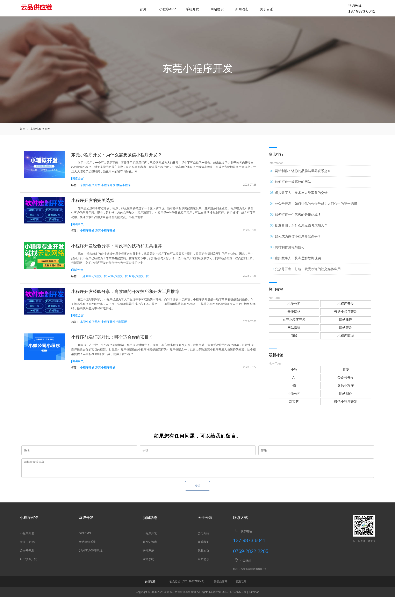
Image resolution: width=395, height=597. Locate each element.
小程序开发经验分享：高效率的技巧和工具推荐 (116, 245)
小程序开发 (108, 185)
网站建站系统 (87, 542)
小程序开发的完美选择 (92, 200)
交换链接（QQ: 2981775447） (188, 581)
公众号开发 (345, 377)
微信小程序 (123, 185)
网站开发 (345, 328)
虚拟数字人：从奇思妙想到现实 (298, 258)
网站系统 (148, 559)
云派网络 (86, 276)
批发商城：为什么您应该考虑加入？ (301, 225)
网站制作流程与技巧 (289, 247)
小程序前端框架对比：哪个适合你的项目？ (112, 337)
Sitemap (254, 592)
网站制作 (345, 393)
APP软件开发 (28, 559)
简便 (345, 369)
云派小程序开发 (118, 276)
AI (293, 377)
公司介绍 (203, 533)
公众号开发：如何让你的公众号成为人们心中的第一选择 (316, 203)
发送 (197, 485)
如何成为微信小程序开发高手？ (298, 236)
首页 (143, 9)
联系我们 (203, 542)
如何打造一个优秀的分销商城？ (298, 214)
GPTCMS (85, 533)
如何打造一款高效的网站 (293, 182)
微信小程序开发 (345, 401)
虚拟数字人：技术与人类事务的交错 (301, 192)
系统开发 (192, 9)
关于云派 (266, 9)
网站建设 (217, 9)
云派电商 (241, 581)
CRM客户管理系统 (90, 550)
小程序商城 (345, 336)
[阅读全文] (77, 178)
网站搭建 (294, 328)
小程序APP (167, 9)
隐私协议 (203, 550)
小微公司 (294, 303)
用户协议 (203, 559)
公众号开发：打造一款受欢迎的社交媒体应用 (308, 269)
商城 (294, 336)
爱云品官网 (220, 581)
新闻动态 (241, 9)
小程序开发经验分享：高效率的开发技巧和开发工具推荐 (125, 291)
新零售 (294, 401)
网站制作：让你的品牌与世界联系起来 (303, 171)
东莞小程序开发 (40, 129)
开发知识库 (150, 542)
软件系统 (148, 550)
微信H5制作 (27, 542)
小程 (294, 369)
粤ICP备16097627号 (234, 592)
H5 (294, 385)
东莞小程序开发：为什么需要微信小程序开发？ (116, 154)
